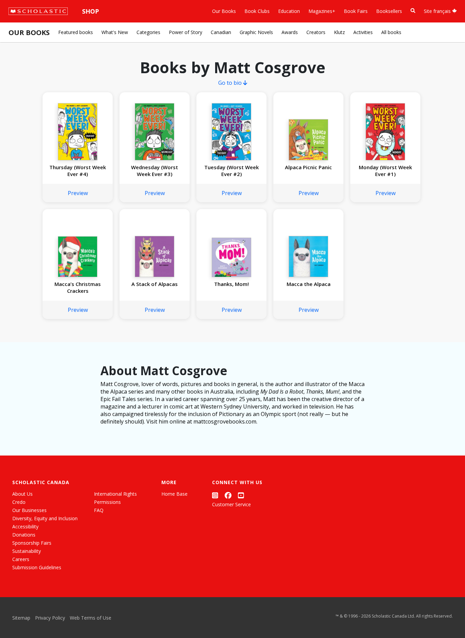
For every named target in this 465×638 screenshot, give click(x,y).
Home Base (174, 494)
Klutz (339, 32)
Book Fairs (356, 11)
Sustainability (26, 551)
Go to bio (230, 82)
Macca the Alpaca (309, 284)
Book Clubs (257, 11)
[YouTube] (241, 495)
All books (391, 32)
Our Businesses (29, 510)
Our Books (224, 11)
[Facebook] (228, 495)
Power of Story (185, 32)
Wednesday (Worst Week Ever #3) (154, 170)
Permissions (107, 502)
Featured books (75, 32)
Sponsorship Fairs (31, 543)
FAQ (98, 510)
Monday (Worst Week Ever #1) (385, 170)
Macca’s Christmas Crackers (77, 287)
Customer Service (231, 504)
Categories (148, 32)
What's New (114, 32)
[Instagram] (215, 495)
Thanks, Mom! (231, 284)
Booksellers (389, 11)
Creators (315, 32)
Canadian (221, 32)
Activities (363, 32)
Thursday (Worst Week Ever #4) (77, 170)
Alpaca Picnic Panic (308, 167)
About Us (22, 494)
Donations (23, 534)
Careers (20, 559)
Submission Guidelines (36, 567)
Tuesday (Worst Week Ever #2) (231, 170)
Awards (290, 32)
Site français (438, 11)
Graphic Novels (256, 32)
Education (289, 11)
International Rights (115, 494)
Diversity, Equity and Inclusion (45, 518)
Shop (90, 11)
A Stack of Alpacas (154, 284)
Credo (19, 502)
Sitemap (21, 618)
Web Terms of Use (90, 618)
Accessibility (25, 526)
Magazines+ (321, 11)
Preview (78, 193)
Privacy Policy (50, 618)
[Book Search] (413, 10)
